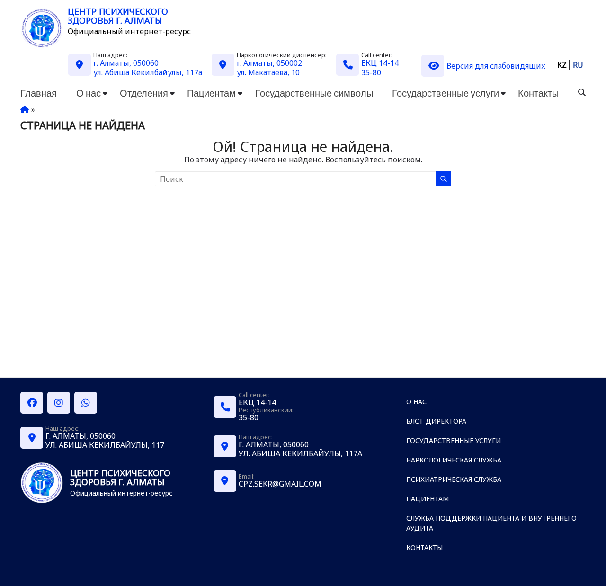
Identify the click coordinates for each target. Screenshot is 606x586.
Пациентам (211, 92)
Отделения (144, 92)
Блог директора (436, 421)
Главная (38, 92)
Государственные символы (314, 92)
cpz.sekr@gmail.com (280, 484)
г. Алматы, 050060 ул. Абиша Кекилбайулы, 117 (104, 440)
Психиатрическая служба (453, 479)
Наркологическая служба (453, 459)
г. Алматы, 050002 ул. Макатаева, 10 (269, 68)
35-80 (371, 72)
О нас (88, 92)
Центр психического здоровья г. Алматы (118, 16)
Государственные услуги (445, 92)
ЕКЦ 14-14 (380, 63)
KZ (562, 65)
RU (578, 65)
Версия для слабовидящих (495, 66)
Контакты (538, 92)
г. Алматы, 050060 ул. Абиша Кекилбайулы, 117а (147, 68)
